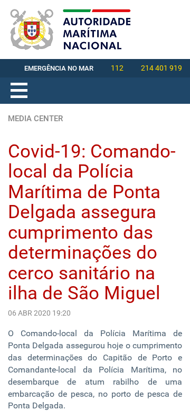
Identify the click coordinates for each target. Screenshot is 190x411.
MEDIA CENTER (35, 118)
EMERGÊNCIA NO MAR (58, 68)
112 (117, 68)
